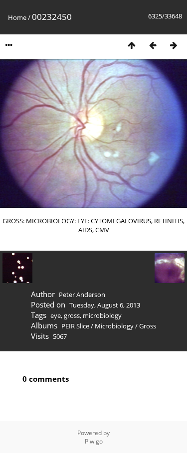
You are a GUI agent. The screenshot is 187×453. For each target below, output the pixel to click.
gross (72, 315)
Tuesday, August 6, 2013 (104, 305)
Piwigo (94, 441)
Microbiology (114, 325)
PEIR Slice (75, 325)
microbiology (102, 315)
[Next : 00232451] (173, 45)
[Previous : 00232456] (152, 45)
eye (55, 315)
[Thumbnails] (131, 45)
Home (17, 17)
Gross (147, 325)
